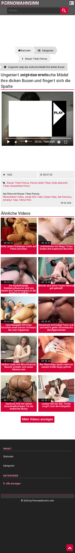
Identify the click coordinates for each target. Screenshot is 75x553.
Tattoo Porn (25, 200)
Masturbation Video (13, 197)
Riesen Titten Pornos (18, 183)
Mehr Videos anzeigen (37, 419)
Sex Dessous (64, 197)
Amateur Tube (10, 200)
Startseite (8, 456)
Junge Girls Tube (33, 197)
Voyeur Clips (50, 197)
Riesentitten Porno (20, 186)
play (58, 112)
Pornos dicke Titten (40, 183)
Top (69, 548)
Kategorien (8, 465)
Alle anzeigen (13, 483)
